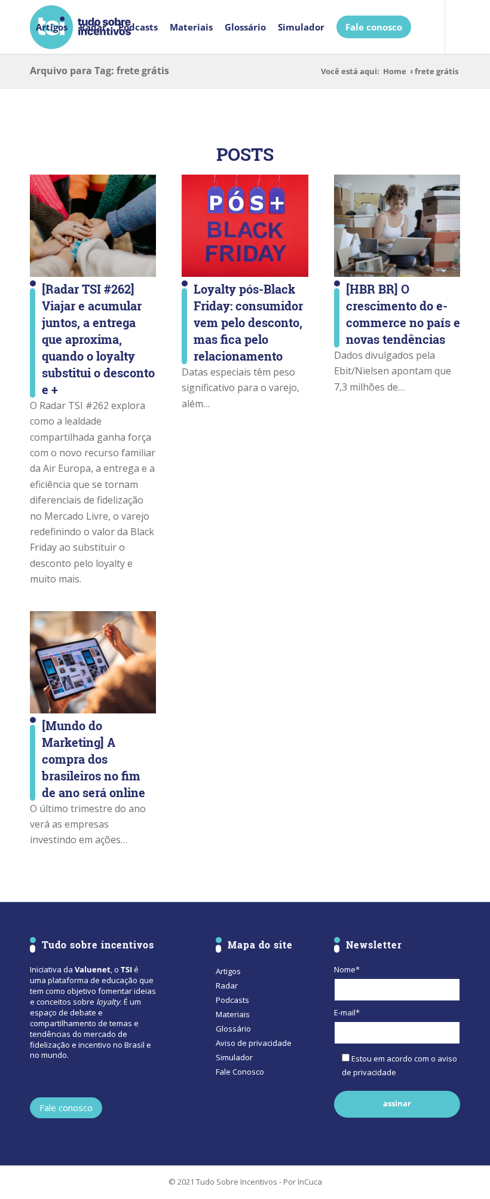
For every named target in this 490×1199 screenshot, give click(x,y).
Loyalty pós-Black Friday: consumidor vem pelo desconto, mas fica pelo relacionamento (248, 322)
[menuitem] (52, 27)
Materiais (233, 1014)
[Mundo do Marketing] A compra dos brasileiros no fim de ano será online (93, 759)
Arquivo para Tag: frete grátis (99, 70)
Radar (227, 985)
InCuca (310, 1181)
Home (394, 71)
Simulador (234, 1057)
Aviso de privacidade (254, 1043)
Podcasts (232, 999)
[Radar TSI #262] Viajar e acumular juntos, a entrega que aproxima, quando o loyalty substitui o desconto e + (98, 339)
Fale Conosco (240, 1071)
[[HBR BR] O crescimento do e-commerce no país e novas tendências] (397, 226)
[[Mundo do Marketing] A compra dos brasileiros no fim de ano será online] (93, 662)
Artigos (228, 971)
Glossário (233, 1028)
